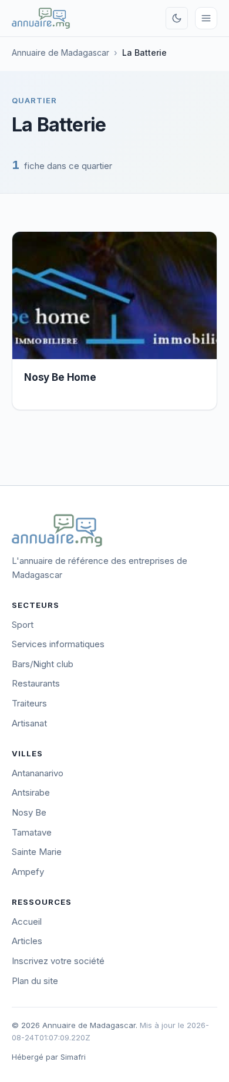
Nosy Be (29, 812)
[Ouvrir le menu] (206, 18)
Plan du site (35, 980)
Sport (22, 624)
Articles (27, 940)
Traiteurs (29, 703)
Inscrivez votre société (58, 960)
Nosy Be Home (60, 377)
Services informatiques (58, 644)
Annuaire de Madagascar (60, 53)
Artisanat (29, 723)
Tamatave (32, 832)
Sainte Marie (37, 851)
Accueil (27, 921)
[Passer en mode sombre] (177, 18)
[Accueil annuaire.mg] (41, 18)
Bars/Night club (42, 664)
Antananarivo (37, 773)
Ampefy (28, 871)
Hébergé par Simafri (49, 1056)
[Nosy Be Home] (114, 296)
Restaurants (36, 683)
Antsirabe (31, 792)
